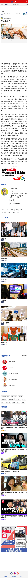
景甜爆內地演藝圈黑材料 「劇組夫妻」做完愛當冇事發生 (14, 493)
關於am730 (22, 576)
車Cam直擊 (14, 396)
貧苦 (17, 209)
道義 (18, 212)
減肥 (18, 402)
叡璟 (3, 402)
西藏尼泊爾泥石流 (5, 396)
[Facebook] (11, 573)
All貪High (3, 300)
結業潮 (20, 396)
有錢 (7, 209)
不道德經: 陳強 (13, 189)
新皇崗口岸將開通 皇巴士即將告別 (10, 471)
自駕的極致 (4, 343)
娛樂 (2, 452)
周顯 (23, 402)
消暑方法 (8, 402)
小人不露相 (4, 279)
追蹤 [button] (11, 200)
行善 (12, 209)
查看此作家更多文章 (15, 203)
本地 (2, 473)
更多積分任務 (21, 565)
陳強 (3, 209)
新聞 (2, 14)
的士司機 (4, 212)
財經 (2, 430)
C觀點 (24, 399)
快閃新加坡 (4, 259)
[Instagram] (15, 573)
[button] (1, 1)
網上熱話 (18, 399)
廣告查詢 (6, 576)
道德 (21, 209)
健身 (14, 402)
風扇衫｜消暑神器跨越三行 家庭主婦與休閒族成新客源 (14, 428)
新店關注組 (11, 399)
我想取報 (14, 576)
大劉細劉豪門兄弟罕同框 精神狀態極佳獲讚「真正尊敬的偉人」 (14, 516)
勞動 (9, 212)
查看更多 (24, 355)
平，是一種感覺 (5, 322)
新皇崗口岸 (4, 399)
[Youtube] (18, 573)
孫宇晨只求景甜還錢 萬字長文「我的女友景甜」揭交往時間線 (14, 450)
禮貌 (14, 212)
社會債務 (3, 238)
